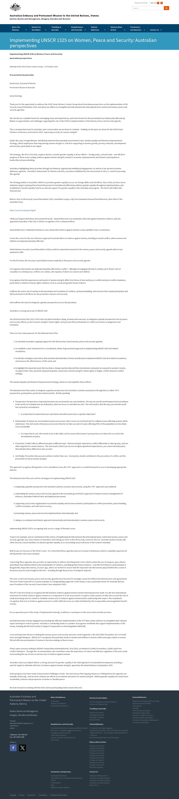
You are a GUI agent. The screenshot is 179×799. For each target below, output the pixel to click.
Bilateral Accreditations (58, 703)
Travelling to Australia (97, 715)
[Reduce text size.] (158, 3)
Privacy (22, 795)
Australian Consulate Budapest (100, 778)
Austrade (135, 708)
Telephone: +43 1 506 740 (18, 735)
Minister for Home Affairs (141, 722)
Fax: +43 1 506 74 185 (17, 737)
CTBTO (53, 780)
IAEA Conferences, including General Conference (66, 778)
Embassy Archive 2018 (97, 758)
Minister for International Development (146, 720)
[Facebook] (13, 747)
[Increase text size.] (161, 3)
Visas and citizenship (96, 712)
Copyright (13, 795)
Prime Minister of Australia (141, 711)
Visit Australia (137, 706)
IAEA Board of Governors (59, 776)
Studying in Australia (97, 717)
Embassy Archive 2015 (97, 765)
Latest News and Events (58, 735)
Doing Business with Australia (60, 733)
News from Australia (96, 767)
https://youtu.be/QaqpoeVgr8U (23, 210)
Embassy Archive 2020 (97, 753)
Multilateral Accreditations (60, 706)
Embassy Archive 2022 (97, 751)
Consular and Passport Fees (98, 704)
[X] (22, 747)
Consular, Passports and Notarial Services (103, 702)
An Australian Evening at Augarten (101, 728)
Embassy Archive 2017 (97, 760)
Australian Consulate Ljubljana (100, 780)
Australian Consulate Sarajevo (99, 783)
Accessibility (43, 795)
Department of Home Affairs (142, 703)
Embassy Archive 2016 (97, 762)
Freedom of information (59, 795)
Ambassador (55, 701)
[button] (57, 697)
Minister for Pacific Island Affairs (143, 718)
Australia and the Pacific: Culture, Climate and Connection (109, 730)
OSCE (52, 785)
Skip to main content (141, 3)
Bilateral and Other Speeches (60, 787)
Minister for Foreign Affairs (141, 713)
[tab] (69, 697)
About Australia (95, 720)
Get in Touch (55, 740)
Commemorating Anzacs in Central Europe (104, 737)
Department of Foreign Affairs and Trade (146, 701)
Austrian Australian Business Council (63, 737)
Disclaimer (31, 795)
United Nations (56, 783)
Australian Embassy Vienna (99, 776)
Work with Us (94, 785)
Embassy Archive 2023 (97, 748)
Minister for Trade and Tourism (143, 715)
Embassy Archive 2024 (97, 746)
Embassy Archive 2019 (97, 755)
